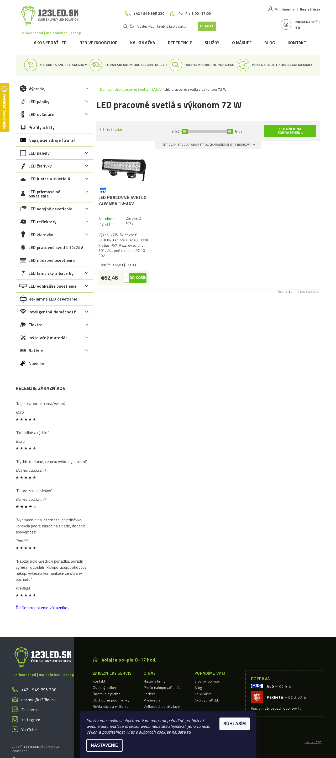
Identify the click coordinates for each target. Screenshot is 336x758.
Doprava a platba (106, 693)
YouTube (29, 729)
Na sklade (114, 129)
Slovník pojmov (207, 681)
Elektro (36, 325)
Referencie (180, 42)
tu (189, 732)
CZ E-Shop (313, 742)
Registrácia (310, 9)
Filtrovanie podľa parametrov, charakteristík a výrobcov (205, 145)
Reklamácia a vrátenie (111, 706)
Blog (269, 42)
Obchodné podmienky (111, 700)
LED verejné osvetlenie (50, 209)
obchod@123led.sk (38, 699)
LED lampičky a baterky (51, 273)
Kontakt (297, 42)
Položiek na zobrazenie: (290, 131)
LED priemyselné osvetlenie (44, 194)
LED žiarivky (40, 166)
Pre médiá (152, 700)
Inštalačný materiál (48, 337)
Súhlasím (234, 723)
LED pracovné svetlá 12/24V (56, 247)
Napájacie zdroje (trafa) (52, 140)
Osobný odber (105, 687)
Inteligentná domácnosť (52, 312)
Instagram (30, 719)
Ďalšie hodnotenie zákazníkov (43, 607)
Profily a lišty (42, 127)
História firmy (154, 681)
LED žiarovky (41, 234)
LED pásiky (39, 101)
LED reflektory (42, 221)
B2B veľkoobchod (99, 42)
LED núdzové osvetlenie (52, 260)
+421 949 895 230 (38, 689)
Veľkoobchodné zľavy (162, 706)
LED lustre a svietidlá (49, 179)
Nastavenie (104, 745)
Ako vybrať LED (50, 42)
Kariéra (149, 693)
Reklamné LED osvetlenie (53, 299)
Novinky (36, 363)
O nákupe (242, 42)
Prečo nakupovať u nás (163, 687)
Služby (212, 42)
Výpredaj (37, 88)
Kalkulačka (142, 42)
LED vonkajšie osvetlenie (53, 286)
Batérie (36, 350)
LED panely (39, 153)
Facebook (30, 709)
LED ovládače (41, 114)
